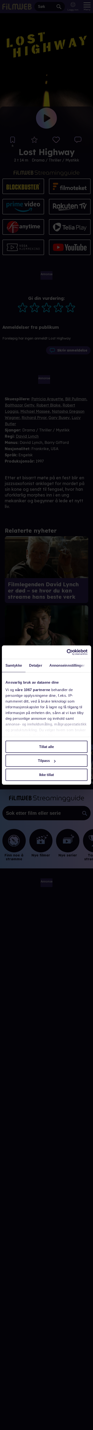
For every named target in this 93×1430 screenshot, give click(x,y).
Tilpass (44, 761)
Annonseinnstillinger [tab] (67, 665)
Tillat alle (46, 747)
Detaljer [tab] (35, 665)
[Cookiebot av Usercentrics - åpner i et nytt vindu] (67, 652)
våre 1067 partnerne (32, 690)
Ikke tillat (46, 775)
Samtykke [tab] (13, 665)
